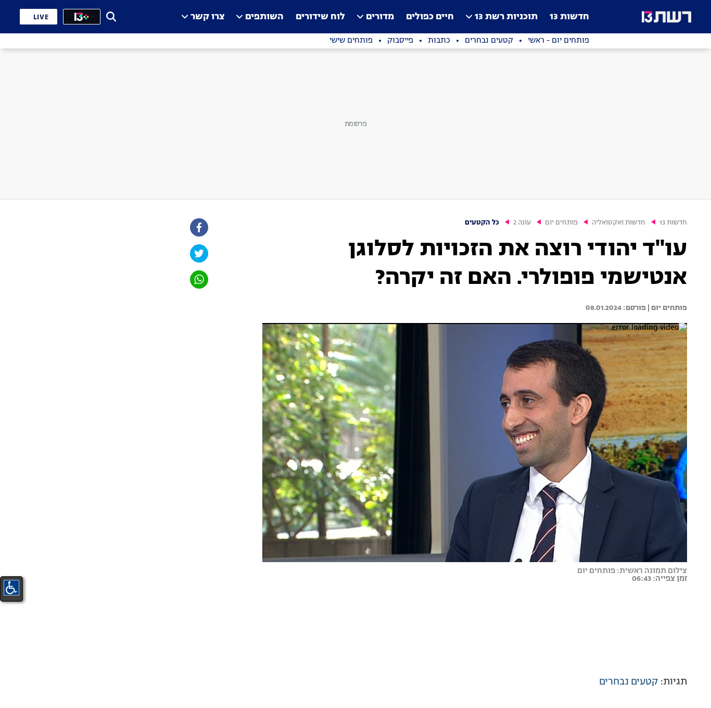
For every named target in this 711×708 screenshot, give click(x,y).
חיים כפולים (430, 17)
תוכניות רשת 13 (506, 17)
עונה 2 (522, 222)
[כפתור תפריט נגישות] (11, 587)
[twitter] (198, 253)
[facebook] (198, 227)
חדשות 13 (569, 17)
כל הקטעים (482, 222)
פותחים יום (561, 222)
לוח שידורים (320, 17)
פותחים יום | (666, 308)
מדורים (380, 17)
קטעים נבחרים (628, 682)
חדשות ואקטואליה (618, 222)
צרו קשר (207, 17)
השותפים (264, 17)
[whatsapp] (198, 279)
